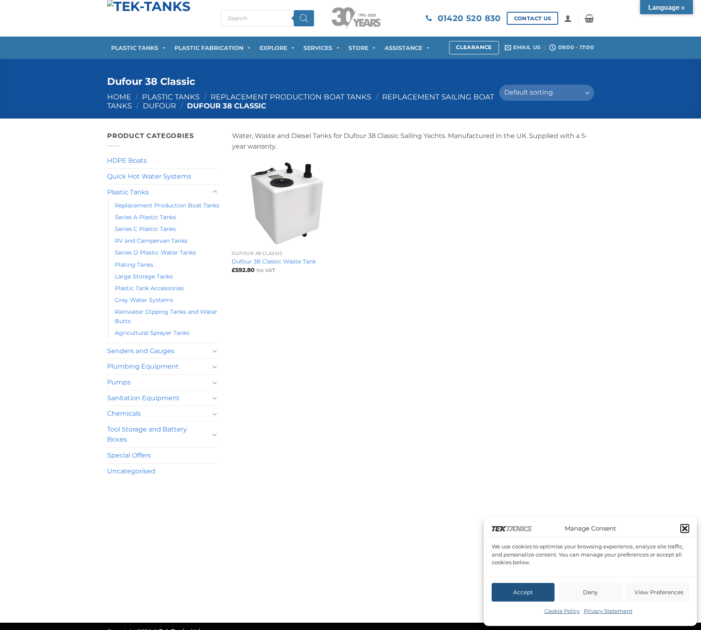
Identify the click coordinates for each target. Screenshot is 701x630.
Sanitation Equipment (143, 398)
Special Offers (129, 455)
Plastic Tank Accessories (149, 288)
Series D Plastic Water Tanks (155, 252)
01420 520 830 (466, 18)
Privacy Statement (608, 611)
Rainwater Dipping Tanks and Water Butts (166, 316)
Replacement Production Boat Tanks (291, 96)
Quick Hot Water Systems (149, 176)
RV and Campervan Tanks (151, 240)
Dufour (159, 105)
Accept (523, 592)
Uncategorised (131, 471)
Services (317, 48)
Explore (273, 48)
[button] (685, 528)
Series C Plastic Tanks (145, 229)
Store (358, 48)
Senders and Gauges (140, 351)
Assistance (403, 48)
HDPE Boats (127, 160)
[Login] (568, 18)
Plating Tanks (134, 264)
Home (119, 96)
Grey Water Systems (144, 300)
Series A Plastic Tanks (145, 217)
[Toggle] (215, 192)
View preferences (659, 592)
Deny (590, 592)
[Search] (304, 18)
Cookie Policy (562, 611)
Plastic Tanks (134, 48)
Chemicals (124, 413)
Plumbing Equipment (143, 366)
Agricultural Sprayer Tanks (152, 333)
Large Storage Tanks (144, 276)
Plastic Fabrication (208, 48)
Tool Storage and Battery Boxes (147, 434)
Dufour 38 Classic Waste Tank (274, 261)
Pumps (119, 382)
